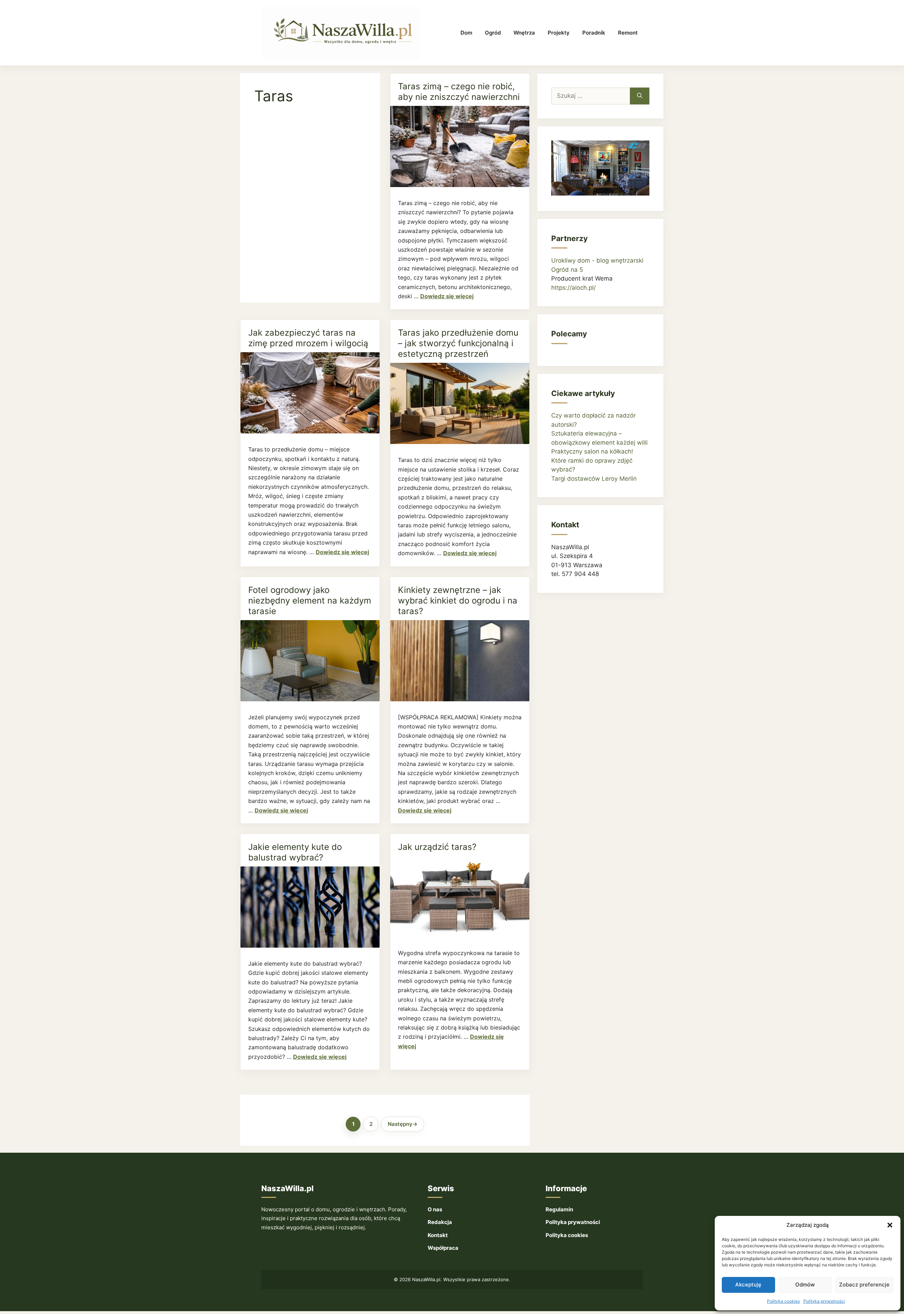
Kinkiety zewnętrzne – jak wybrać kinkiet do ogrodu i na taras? (457, 600)
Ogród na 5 (567, 269)
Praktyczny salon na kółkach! (592, 451)
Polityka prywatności (824, 1301)
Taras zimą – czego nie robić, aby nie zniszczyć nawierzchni (459, 91)
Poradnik (593, 32)
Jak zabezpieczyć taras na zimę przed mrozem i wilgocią (308, 338)
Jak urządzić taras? (437, 847)
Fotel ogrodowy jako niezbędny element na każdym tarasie (309, 600)
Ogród (493, 32)
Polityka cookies (783, 1301)
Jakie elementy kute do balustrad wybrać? (295, 852)
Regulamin (559, 1209)
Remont (628, 32)
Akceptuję (748, 1284)
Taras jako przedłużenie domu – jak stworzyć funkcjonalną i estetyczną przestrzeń (458, 343)
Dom (466, 32)
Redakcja (440, 1222)
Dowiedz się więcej (447, 296)
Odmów (805, 1284)
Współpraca (443, 1247)
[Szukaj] (639, 96)
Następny (402, 1124)
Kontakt (438, 1235)
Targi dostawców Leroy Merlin (594, 478)
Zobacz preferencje (864, 1284)
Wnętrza (524, 32)
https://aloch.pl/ (573, 287)
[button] (889, 1225)
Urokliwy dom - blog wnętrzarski (597, 260)
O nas (435, 1209)
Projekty (559, 32)
